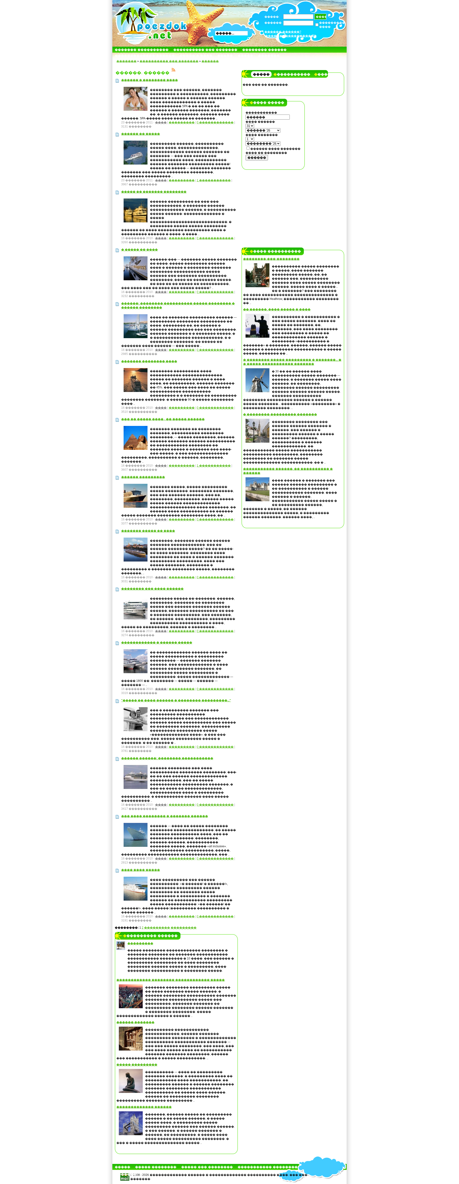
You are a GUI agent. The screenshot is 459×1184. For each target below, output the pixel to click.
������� (269, 55)
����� (225, 55)
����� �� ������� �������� (153, 191)
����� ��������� (136, 1064)
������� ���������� (142, 49)
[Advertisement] (273, 202)
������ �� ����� (140, 134)
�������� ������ (264, 49)
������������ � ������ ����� (156, 642)
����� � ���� (196, 55)
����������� (291, 74)
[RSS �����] (173, 70)
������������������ (291, 36)
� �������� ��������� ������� (280, 414)
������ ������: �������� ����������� (167, 758)
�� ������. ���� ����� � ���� (277, 309)
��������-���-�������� (271, 259)
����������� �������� (268, 1167)
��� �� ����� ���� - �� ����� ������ (163, 419)
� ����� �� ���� (139, 249)
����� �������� (155, 1167)
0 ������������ (215, 122)
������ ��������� (143, 477)
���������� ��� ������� (205, 49)
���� (161, 122)
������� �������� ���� (149, 361)
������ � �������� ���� (149, 80)
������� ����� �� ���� (148, 531)
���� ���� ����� (140, 870)
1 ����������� (214, 180)
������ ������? (282, 31)
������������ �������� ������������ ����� (170, 980)
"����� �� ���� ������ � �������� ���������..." (176, 700)
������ (210, 61)
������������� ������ (145, 55)
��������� (182, 122)
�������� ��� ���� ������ (152, 588)
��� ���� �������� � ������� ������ (164, 816)
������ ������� (135, 1022)
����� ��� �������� (207, 1167)
